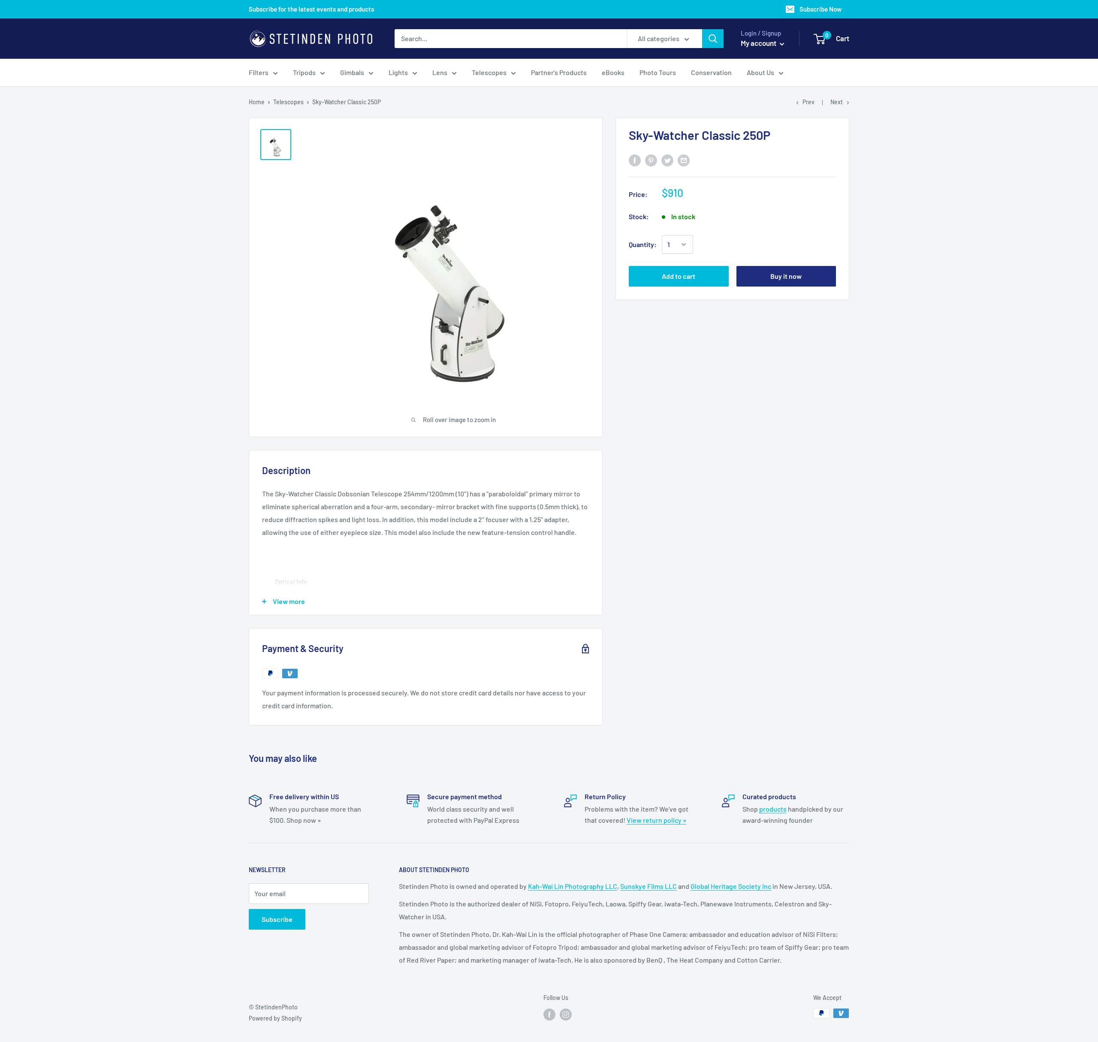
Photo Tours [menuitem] (657, 72)
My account (759, 43)
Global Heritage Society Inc (731, 886)
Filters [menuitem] (258, 72)
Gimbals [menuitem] (352, 72)
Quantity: (643, 244)
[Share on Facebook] (635, 159)
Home (257, 102)
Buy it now (786, 276)
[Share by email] (684, 159)
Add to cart (678, 276)
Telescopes (288, 102)
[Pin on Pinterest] (651, 159)
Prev (808, 102)
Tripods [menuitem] (304, 72)
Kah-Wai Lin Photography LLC (572, 886)
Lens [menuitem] (439, 72)
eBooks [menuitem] (613, 72)
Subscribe (277, 919)
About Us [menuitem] (760, 72)
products (773, 809)
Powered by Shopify (275, 1018)
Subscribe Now (820, 9)
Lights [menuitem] (398, 72)
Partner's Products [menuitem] (559, 72)
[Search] (713, 38)
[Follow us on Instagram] (566, 1014)
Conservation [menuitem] (711, 72)
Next (836, 102)
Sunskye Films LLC (648, 886)
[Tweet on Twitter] (667, 159)
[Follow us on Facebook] (549, 1014)
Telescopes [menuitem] (489, 72)
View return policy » (656, 820)
